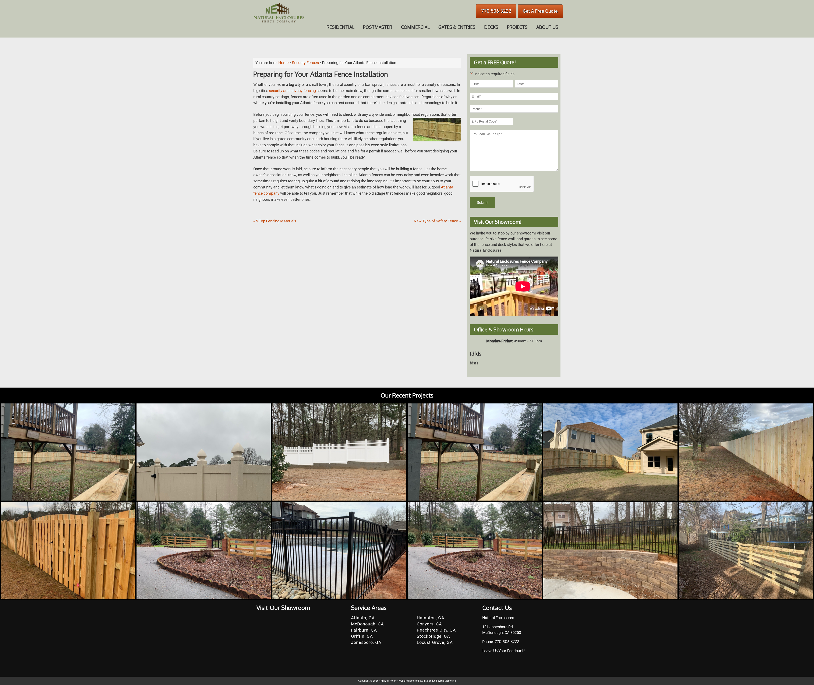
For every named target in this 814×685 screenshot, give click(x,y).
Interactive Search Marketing (440, 680)
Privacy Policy (389, 680)
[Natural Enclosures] (278, 22)
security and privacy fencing (292, 90)
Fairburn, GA (364, 630)
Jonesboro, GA (366, 642)
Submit (482, 202)
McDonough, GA (367, 623)
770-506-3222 (496, 11)
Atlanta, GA (363, 617)
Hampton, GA (430, 617)
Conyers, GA (429, 623)
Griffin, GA (362, 636)
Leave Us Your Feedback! (503, 650)
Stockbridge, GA (433, 636)
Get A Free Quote (540, 11)
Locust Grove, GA (435, 642)
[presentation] (502, 184)
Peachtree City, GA (436, 630)
